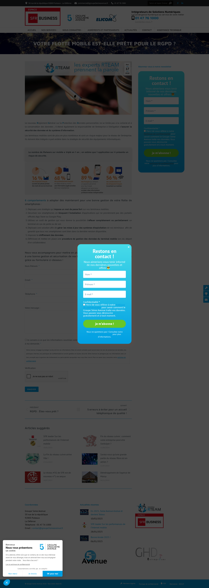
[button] (6, 582)
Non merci (12, 573)
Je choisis (33, 573)
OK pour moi (52, 573)
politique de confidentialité (100, 334)
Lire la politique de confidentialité (18, 564)
